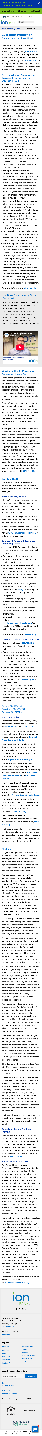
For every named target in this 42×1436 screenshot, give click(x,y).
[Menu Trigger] (39, 22)
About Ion (6, 1360)
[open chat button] (35, 1429)
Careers (25, 1349)
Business (5, 1347)
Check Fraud (31, 51)
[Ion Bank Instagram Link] (25, 1309)
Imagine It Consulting (30, 1433)
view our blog (30, 288)
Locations (8, 11)
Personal (5, 1350)
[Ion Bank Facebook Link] (16, 1309)
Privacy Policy (27, 1358)
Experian (6, 712)
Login (23, 11)
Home (4, 29)
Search (36, 11)
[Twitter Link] (20, 1309)
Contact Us (6, 1363)
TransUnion (7, 709)
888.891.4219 (7, 1334)
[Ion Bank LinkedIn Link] (22, 1309)
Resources (6, 1356)
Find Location (31, 1376)
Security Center (14, 29)
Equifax (5, 706)
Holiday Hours (27, 1362)
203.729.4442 (27, 471)
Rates (4, 1353)
